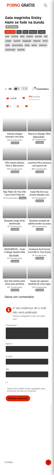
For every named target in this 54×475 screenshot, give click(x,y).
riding (27, 45)
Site (7, 369)
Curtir (13, 98)
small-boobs (10, 50)
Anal (19, 32)
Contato (9, 462)
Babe (25, 32)
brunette (38, 36)
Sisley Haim (10, 32)
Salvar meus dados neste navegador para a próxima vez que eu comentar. (26, 389)
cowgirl (8, 41)
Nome (9, 344)
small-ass (43, 45)
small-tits (21, 50)
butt (45, 36)
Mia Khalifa (14, 255)
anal (7, 36)
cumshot (17, 41)
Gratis (21, 5)
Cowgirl (42, 32)
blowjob (30, 36)
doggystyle (27, 41)
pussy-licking (17, 45)
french (45, 41)
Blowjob (33, 32)
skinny (34, 45)
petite (7, 45)
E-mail (9, 356)
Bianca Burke (38, 137)
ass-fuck (14, 36)
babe (22, 36)
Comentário (12, 325)
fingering (36, 41)
